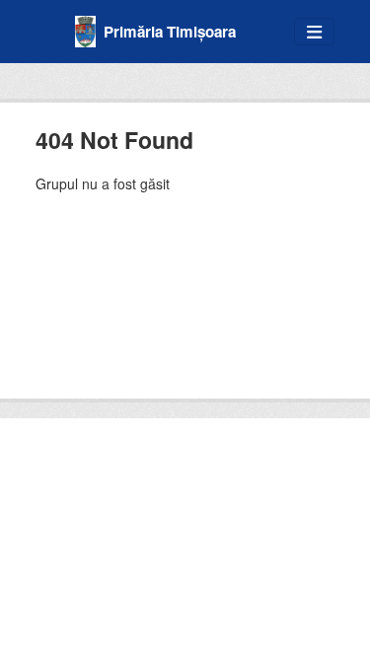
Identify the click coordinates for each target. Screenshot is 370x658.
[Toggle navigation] (314, 32)
